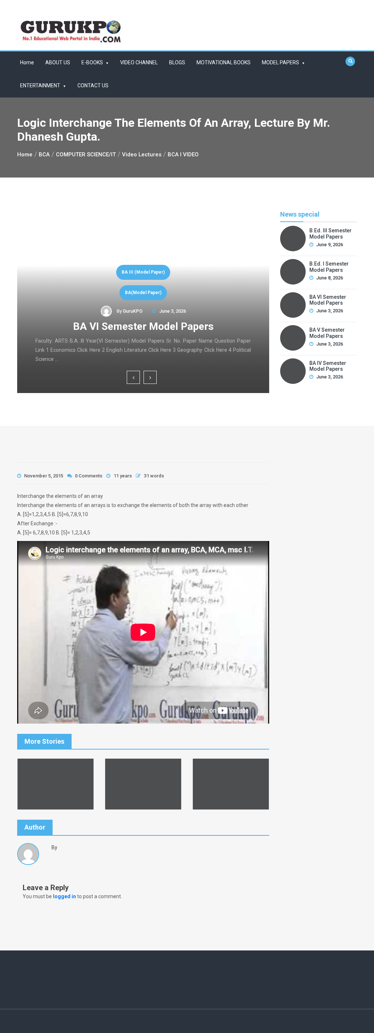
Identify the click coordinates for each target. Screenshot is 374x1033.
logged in (64, 896)
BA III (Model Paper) (143, 272)
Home (27, 62)
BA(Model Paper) (143, 292)
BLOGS (177, 62)
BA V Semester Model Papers (327, 333)
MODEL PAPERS (280, 62)
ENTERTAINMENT (40, 85)
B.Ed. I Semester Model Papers (329, 267)
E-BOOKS (92, 62)
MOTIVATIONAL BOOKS (223, 62)
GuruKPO (132, 311)
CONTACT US (92, 85)
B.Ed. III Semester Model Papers (330, 234)
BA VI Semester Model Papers (143, 326)
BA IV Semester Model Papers (327, 366)
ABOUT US (57, 62)
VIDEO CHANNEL (139, 62)
